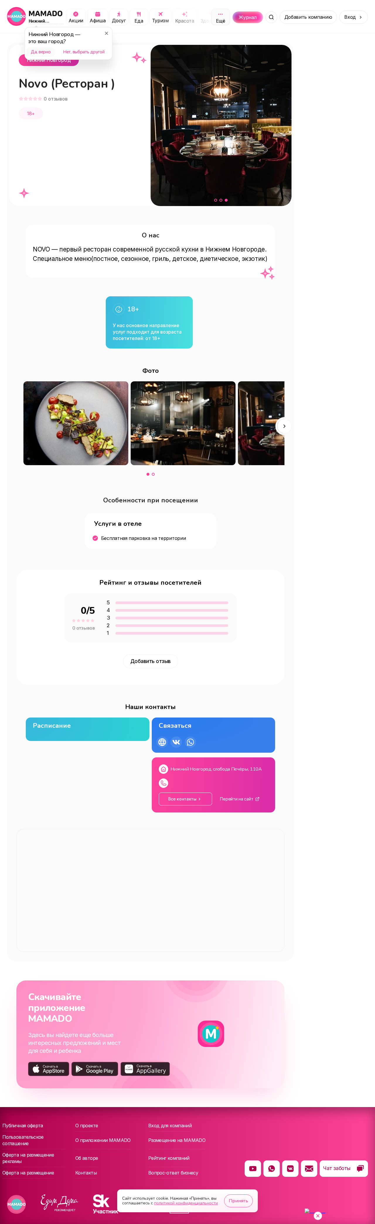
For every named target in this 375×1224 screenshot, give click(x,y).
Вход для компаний (170, 1125)
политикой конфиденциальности (186, 1203)
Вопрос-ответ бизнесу (173, 1173)
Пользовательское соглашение (23, 1140)
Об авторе (86, 1158)
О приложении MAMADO (103, 1140)
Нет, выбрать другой (83, 52)
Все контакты (182, 798)
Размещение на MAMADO (176, 1140)
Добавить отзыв (150, 661)
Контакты (86, 1173)
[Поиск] (271, 17)
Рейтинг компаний (169, 1158)
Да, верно (40, 52)
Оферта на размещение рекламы (28, 1158)
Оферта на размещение (28, 1173)
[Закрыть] (106, 33)
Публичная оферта (22, 1125)
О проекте (86, 1125)
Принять (238, 1201)
